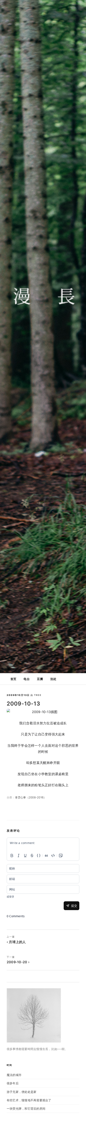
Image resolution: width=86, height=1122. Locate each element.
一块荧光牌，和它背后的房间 (26, 1108)
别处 (53, 679)
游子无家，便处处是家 (21, 1092)
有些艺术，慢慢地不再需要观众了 (29, 1100)
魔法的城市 (14, 1075)
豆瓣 (40, 679)
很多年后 (13, 1083)
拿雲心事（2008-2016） (30, 797)
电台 (26, 679)
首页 (13, 679)
